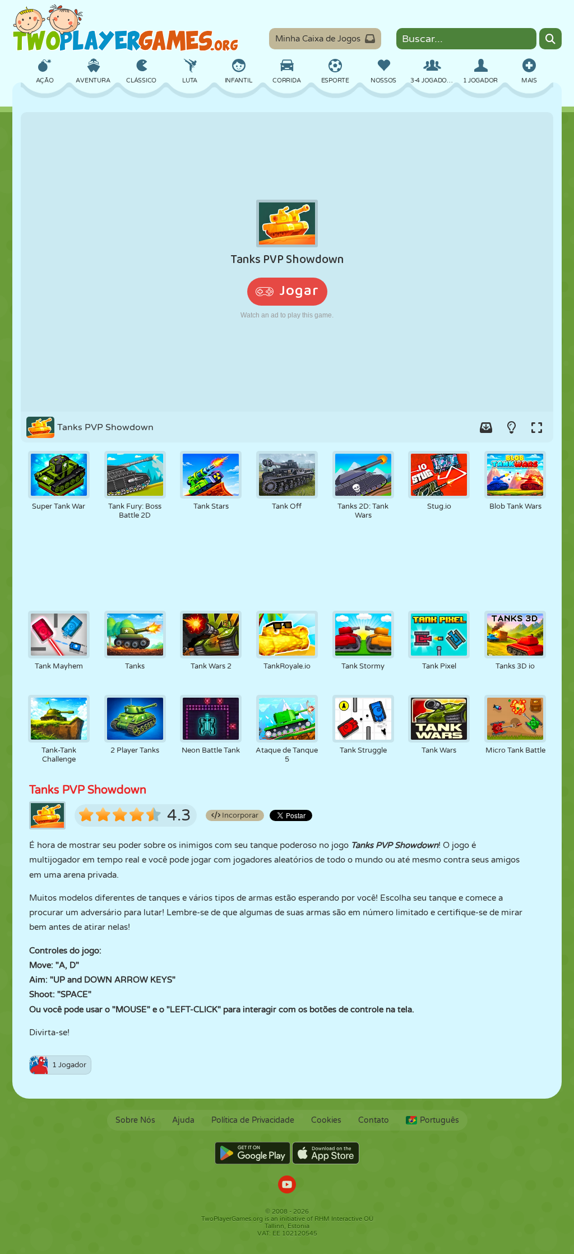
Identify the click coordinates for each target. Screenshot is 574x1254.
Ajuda (183, 1120)
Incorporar (239, 815)
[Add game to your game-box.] (486, 427)
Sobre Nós (135, 1120)
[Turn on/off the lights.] (511, 427)
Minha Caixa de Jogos (317, 39)
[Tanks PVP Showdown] (287, 262)
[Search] (550, 38)
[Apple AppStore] (325, 1153)
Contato (373, 1120)
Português (439, 1120)
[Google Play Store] (252, 1153)
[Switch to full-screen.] (536, 427)
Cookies (326, 1120)
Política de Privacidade (252, 1120)
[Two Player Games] (125, 28)
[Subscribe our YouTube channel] (287, 1186)
